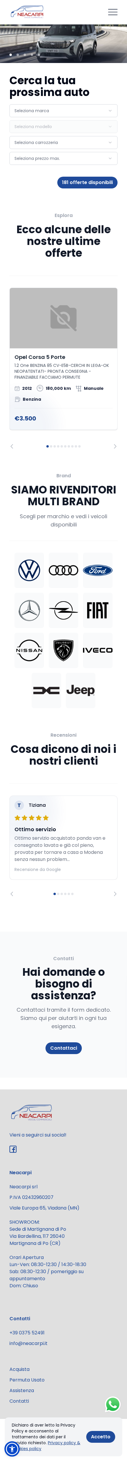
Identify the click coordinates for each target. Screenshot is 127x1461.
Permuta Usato (27, 1379)
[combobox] (63, 110)
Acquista (19, 1369)
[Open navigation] (113, 12)
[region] (63, 368)
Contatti (19, 1401)
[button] (12, 1449)
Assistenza (21, 1390)
